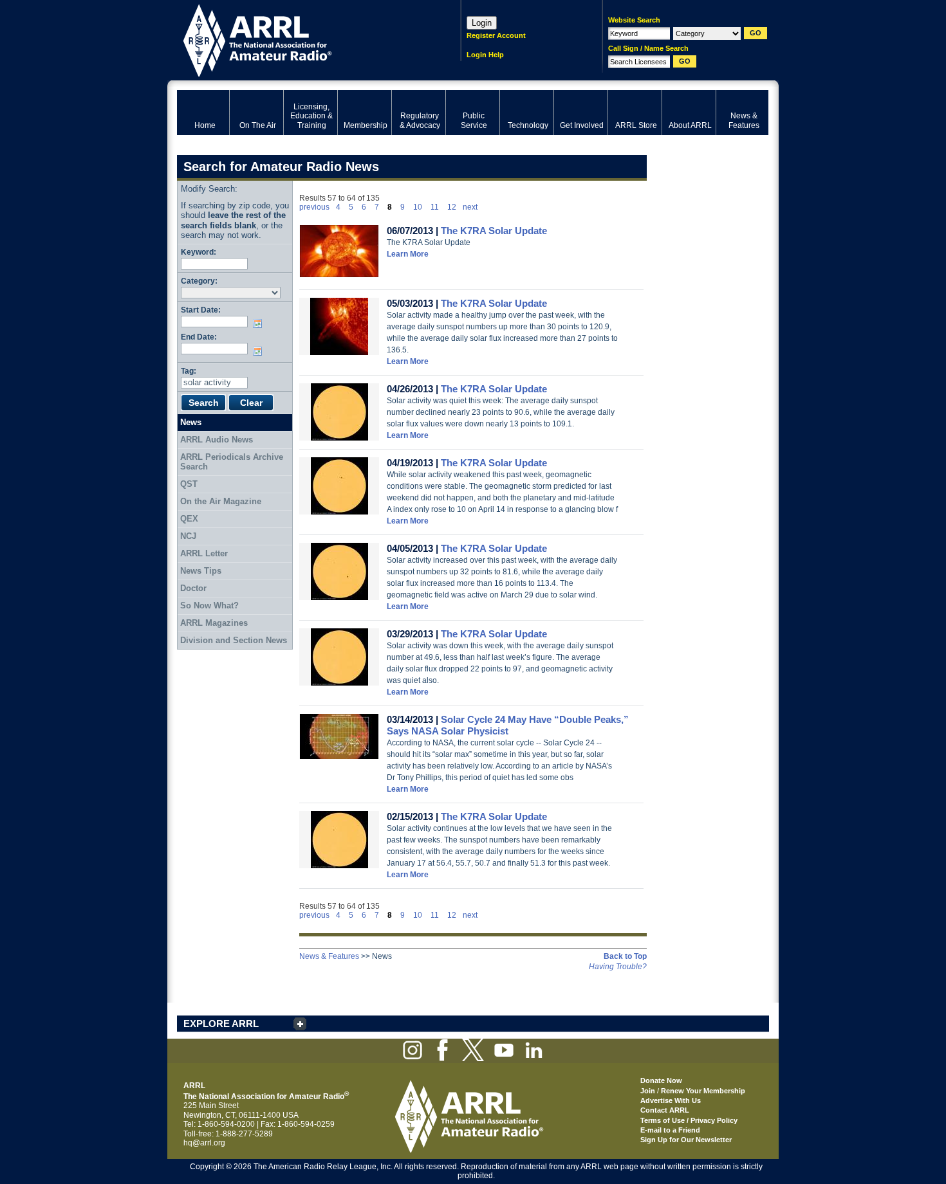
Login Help (485, 55)
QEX (189, 519)
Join (647, 1091)
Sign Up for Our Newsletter (686, 1139)
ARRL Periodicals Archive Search (231, 462)
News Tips (200, 571)
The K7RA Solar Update (494, 230)
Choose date (260, 323)
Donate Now (661, 1080)
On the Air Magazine (220, 501)
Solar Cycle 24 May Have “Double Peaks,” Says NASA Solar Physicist (508, 725)
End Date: (199, 336)
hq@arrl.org (204, 1142)
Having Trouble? (618, 966)
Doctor (193, 588)
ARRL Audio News (216, 439)
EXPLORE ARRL (221, 1023)
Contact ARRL (664, 1110)
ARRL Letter (204, 553)
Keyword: (198, 252)
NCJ (188, 536)
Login (482, 23)
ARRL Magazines (214, 623)
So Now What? (209, 605)
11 (435, 207)
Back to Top (625, 956)
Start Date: (201, 309)
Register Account (496, 35)
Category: (199, 281)
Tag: (188, 371)
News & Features (329, 956)
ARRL (302, 39)
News (190, 422)
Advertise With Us (670, 1100)
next (470, 207)
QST (189, 484)
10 (417, 207)
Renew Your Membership (703, 1091)
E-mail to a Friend (670, 1130)
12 (451, 207)
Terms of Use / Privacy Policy (688, 1120)
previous (314, 207)
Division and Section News (233, 640)
